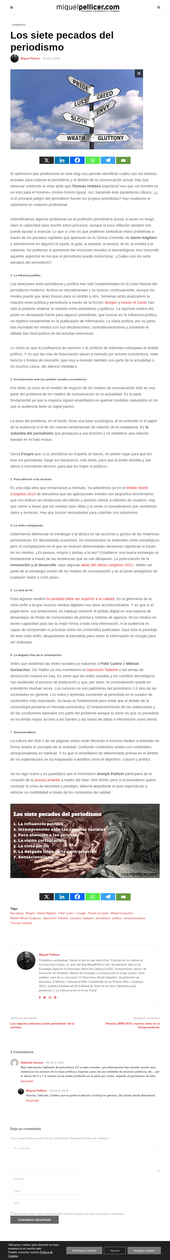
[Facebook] (77, 160)
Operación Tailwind (102, 670)
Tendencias (19, 25)
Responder (27, 1081)
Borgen (111, 302)
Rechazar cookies (84, 1250)
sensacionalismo (135, 918)
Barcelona (17, 913)
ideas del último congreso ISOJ (107, 565)
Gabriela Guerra (32, 1062)
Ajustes (115, 1250)
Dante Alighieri (46, 913)
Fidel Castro (66, 913)
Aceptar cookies (144, 1250)
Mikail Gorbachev (121, 913)
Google (81, 913)
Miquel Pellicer (30, 58)
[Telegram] (108, 160)
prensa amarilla (47, 780)
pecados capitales (82, 918)
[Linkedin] (62, 160)
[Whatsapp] (92, 160)
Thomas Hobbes (21, 923)
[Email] (123, 160)
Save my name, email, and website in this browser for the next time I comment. (69, 1213)
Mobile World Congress (25, 918)
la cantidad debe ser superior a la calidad (80, 599)
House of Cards (134, 302)
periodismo (103, 918)
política (117, 918)
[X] (46, 160)
